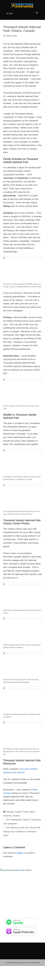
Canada (10, 812)
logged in (20, 853)
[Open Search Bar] (37, 12)
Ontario (16, 815)
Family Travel (21, 812)
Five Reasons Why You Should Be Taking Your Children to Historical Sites (21, 831)
